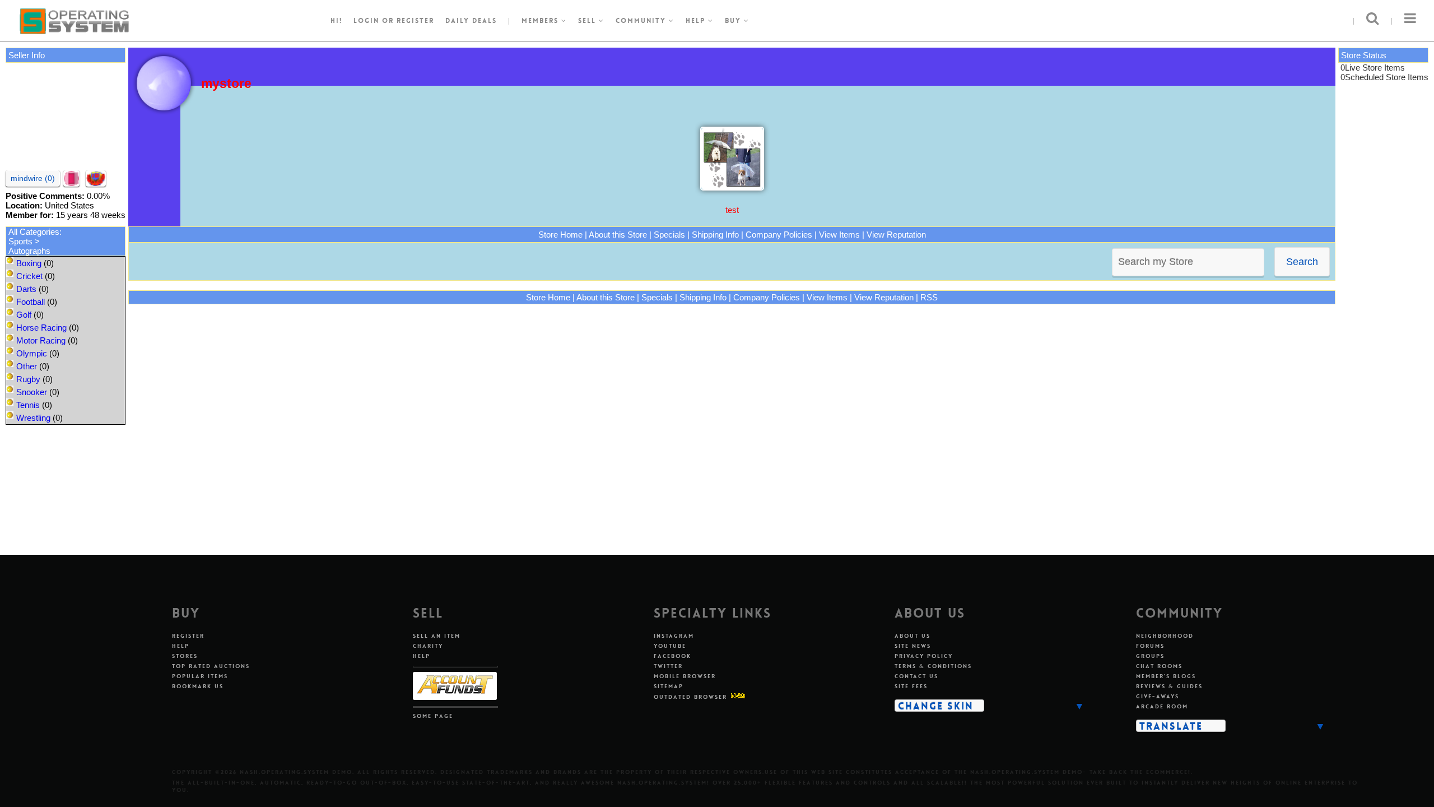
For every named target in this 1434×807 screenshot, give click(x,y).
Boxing (28, 263)
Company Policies (779, 234)
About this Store (618, 234)
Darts (26, 289)
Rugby (28, 379)
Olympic (31, 353)
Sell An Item (436, 635)
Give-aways (1157, 696)
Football (30, 302)
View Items (839, 234)
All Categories (33, 231)
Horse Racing (41, 327)
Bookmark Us (198, 686)
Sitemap (668, 686)
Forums (1150, 646)
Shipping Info (715, 234)
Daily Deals (471, 20)
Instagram (674, 635)
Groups (1150, 656)
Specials (669, 234)
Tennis (28, 405)
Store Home (560, 234)
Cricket (29, 276)
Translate (1171, 726)
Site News (913, 646)
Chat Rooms (1159, 666)
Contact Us (916, 676)
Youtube (670, 646)
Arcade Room (1162, 706)
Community (642, 20)
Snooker (31, 392)
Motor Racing (41, 340)
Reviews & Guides (1169, 686)
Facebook (672, 656)
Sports (20, 241)
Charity (428, 646)
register (415, 20)
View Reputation (896, 234)
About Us (912, 635)
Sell (588, 20)
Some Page (433, 716)
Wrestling (33, 418)
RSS (929, 297)
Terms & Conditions (933, 666)
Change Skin (936, 705)
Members (541, 20)
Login (366, 20)
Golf (23, 314)
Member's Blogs (1166, 676)
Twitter (668, 666)
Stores (185, 656)
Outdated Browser (690, 697)
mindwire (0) (33, 178)
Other (26, 366)
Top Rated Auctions (211, 666)
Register (188, 635)
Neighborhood (1165, 635)
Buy (734, 20)
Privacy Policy (924, 656)
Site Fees (911, 686)
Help (697, 20)
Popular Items (200, 676)
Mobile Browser (685, 676)
